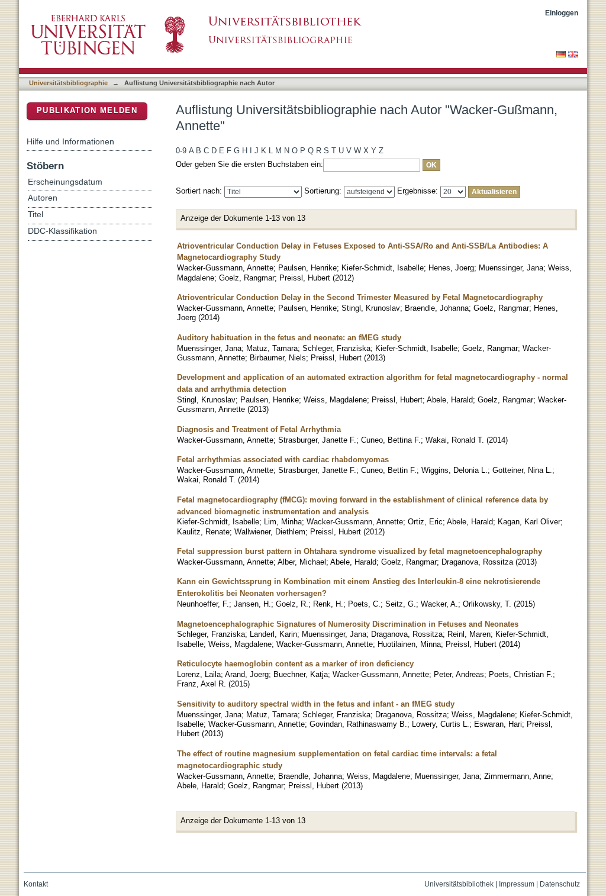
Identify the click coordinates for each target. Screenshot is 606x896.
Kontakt (36, 884)
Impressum (516, 884)
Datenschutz (560, 884)
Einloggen (561, 13)
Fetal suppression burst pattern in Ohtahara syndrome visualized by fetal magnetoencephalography (359, 551)
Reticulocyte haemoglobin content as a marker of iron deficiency (295, 663)
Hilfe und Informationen (70, 141)
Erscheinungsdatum (65, 182)
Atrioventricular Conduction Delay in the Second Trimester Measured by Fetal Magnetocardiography (360, 297)
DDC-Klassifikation (62, 231)
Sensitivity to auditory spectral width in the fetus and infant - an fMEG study (315, 704)
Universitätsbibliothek (459, 884)
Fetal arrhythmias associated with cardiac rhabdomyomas (283, 459)
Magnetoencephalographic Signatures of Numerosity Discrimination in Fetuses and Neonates (347, 624)
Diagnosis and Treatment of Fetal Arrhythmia (259, 429)
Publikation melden (87, 110)
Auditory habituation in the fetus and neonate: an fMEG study (289, 337)
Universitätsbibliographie (68, 82)
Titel (35, 214)
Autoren (42, 198)
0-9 (181, 150)
